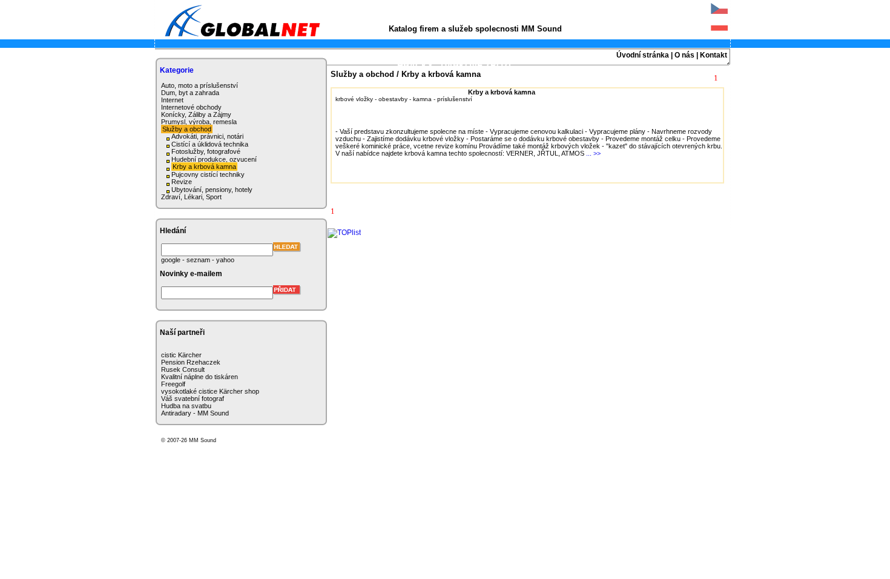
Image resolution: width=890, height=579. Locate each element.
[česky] (719, 14)
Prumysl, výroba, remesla (199, 121)
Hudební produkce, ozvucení (214, 159)
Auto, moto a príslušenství (199, 85)
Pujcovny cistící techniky (208, 174)
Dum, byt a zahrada (190, 92)
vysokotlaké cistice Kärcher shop (210, 391)
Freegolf (173, 384)
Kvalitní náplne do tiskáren (199, 376)
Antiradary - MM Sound (195, 413)
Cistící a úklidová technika (209, 144)
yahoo (225, 259)
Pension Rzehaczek (190, 362)
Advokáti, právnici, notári (207, 136)
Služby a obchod (186, 129)
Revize (181, 181)
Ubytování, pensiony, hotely (211, 189)
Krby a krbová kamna (204, 166)
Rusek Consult (183, 369)
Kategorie (177, 70)
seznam (198, 259)
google (170, 259)
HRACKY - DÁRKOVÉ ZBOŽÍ (454, 65)
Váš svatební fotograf (192, 398)
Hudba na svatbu (186, 405)
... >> (593, 153)
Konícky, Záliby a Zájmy (196, 114)
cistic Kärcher (181, 355)
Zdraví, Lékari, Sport (191, 196)
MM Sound (201, 440)
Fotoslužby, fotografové (205, 151)
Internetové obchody (191, 107)
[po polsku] (719, 31)
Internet (172, 100)
